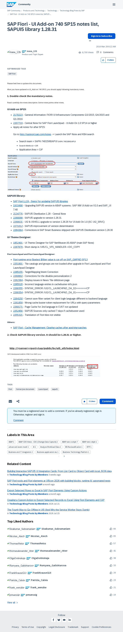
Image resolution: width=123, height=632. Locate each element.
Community (24, 4)
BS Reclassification (73, 447)
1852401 (18, 243)
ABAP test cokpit (88, 442)
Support (85, 627)
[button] (103, 60)
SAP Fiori (12, 74)
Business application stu (47, 452)
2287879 (18, 247)
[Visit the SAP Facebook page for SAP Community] (53, 620)
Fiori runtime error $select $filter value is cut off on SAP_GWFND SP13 (50, 259)
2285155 (18, 272)
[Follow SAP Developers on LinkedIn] (69, 620)
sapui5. (55, 389)
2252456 (18, 311)
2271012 (18, 226)
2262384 (18, 280)
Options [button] (89, 41)
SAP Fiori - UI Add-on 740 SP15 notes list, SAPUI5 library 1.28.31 (53, 26)
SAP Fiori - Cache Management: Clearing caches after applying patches (50, 327)
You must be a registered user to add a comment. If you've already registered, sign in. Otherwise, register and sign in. (57, 413)
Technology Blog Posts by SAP (72, 11)
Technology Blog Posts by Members (28, 475)
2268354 (18, 292)
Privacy (15, 627)
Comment (18, 420)
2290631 (18, 222)
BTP (88, 447)
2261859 (18, 302)
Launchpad (43, 389)
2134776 (18, 214)
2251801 (18, 263)
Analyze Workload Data (50, 447)
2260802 (18, 276)
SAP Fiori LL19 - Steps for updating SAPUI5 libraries (40, 201)
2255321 (18, 315)
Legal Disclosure (57, 627)
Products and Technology (34, 11)
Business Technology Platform (75, 452)
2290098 (18, 218)
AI (33, 447)
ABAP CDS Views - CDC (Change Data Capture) (37, 442)
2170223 (18, 115)
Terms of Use (27, 627)
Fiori (10, 389)
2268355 (18, 288)
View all (11, 602)
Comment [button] (107, 401)
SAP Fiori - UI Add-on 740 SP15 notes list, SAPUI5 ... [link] (30, 14)
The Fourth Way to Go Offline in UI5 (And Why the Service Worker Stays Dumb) (48, 510)
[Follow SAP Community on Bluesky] (59, 620)
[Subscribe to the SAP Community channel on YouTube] (64, 620)
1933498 (18, 205)
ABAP (11, 442)
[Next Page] (64, 456)
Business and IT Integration (20, 452)
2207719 (18, 123)
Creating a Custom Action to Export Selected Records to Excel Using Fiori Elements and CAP (56, 500)
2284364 (18, 230)
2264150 (18, 298)
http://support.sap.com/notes (35, 134)
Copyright (41, 627)
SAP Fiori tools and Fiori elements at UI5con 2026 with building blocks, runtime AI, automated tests (58, 480)
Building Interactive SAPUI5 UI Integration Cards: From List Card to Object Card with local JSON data (59, 471)
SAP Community (13, 11)
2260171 (18, 307)
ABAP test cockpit (69, 442)
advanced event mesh (18, 447)
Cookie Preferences (101, 627)
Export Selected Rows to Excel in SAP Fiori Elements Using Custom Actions (47, 490)
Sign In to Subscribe (101, 36)
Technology (52, 11)
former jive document (25, 389)
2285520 (18, 284)
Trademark (73, 627)
